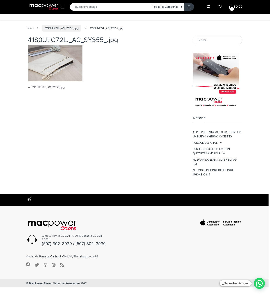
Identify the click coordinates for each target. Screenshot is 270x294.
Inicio (31, 28)
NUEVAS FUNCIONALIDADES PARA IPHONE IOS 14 (213, 172)
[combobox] (110, 7)
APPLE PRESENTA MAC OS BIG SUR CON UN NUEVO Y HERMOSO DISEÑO (217, 134)
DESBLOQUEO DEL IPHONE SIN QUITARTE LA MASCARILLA (211, 151)
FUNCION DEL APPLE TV (207, 142)
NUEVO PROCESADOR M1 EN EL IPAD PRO (215, 162)
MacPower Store (40, 283)
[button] (259, 283)
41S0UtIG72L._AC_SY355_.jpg (61, 28)
